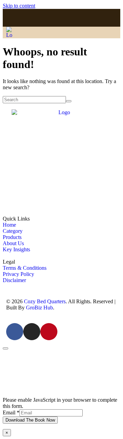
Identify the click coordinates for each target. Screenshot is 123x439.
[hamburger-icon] (107, 32)
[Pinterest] (76, 18)
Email (11, 412)
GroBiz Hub (39, 307)
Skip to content (19, 6)
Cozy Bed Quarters (45, 301)
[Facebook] (47, 18)
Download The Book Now (30, 420)
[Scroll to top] (5, 348)
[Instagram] (61, 18)
